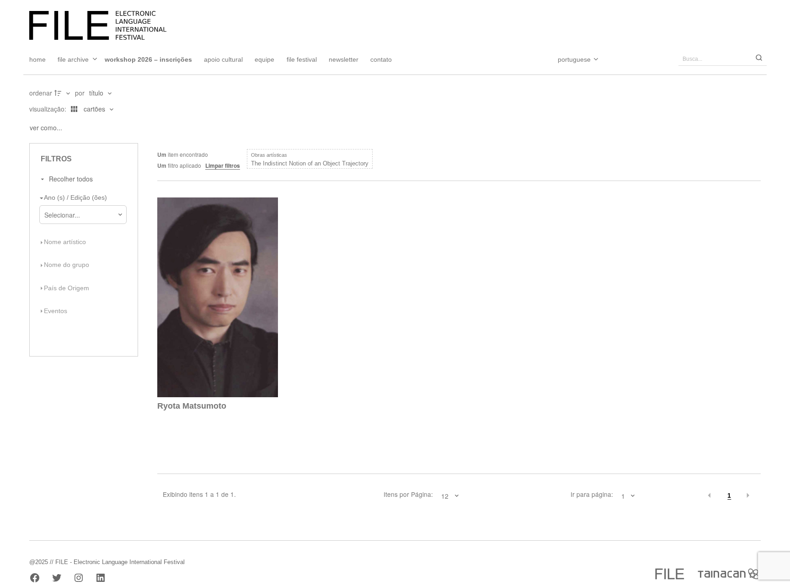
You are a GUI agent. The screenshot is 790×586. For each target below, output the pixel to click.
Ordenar (40, 92)
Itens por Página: (408, 494)
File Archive (73, 59)
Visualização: (48, 108)
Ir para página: (592, 494)
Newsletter (343, 59)
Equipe (264, 59)
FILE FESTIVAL (302, 59)
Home (37, 59)
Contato (381, 59)
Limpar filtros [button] (222, 165)
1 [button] (729, 495)
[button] (709, 495)
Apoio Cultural (223, 59)
